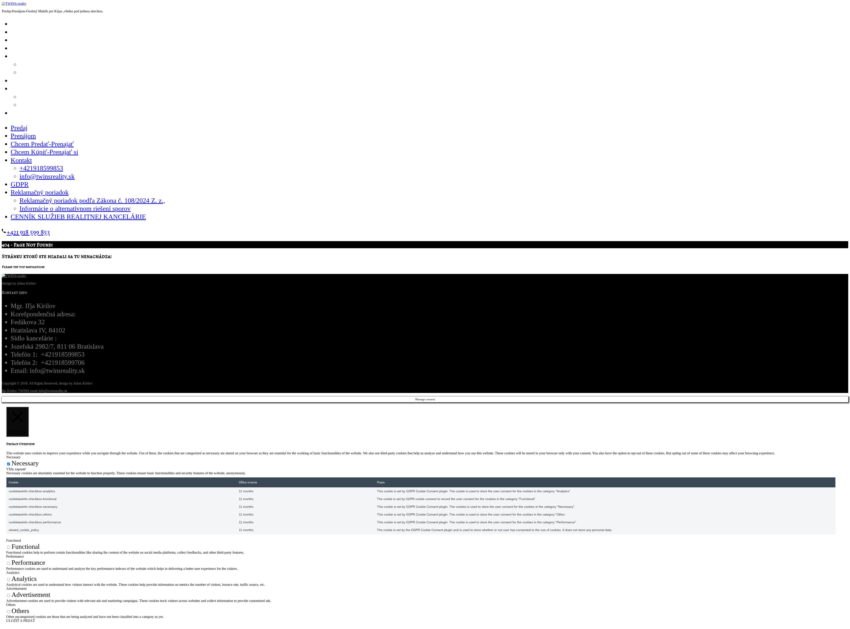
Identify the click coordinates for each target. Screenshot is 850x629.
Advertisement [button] (16, 588)
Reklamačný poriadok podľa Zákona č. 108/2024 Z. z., (92, 200)
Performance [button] (15, 556)
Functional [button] (13, 540)
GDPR (20, 184)
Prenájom (23, 136)
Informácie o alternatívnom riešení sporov (75, 208)
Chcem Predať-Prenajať (42, 144)
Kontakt (21, 160)
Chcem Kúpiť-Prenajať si (54, 48)
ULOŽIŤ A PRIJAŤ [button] (20, 621)
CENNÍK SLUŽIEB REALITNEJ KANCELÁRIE (79, 112)
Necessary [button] (13, 457)
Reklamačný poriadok (40, 192)
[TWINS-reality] (14, 4)
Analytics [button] (12, 572)
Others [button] (10, 605)
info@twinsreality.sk (59, 72)
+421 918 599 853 (28, 232)
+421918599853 (41, 168)
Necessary (25, 463)
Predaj (19, 128)
